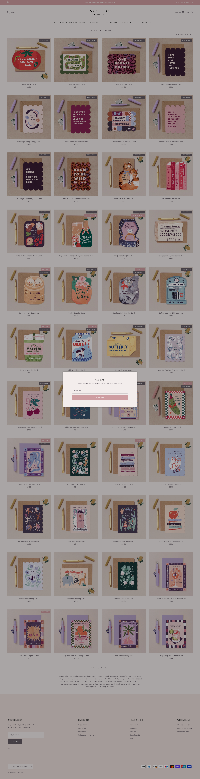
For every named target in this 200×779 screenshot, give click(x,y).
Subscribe (100, 397)
